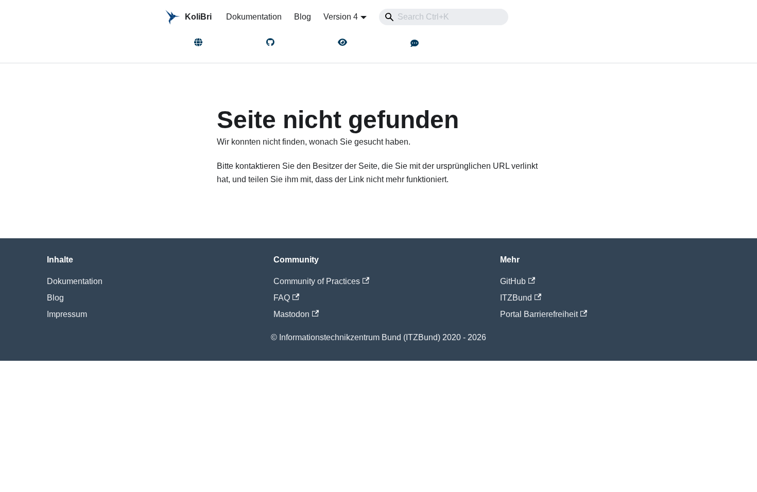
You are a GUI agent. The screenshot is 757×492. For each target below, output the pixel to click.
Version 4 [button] (340, 16)
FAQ (281, 297)
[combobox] (443, 17)
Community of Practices (316, 281)
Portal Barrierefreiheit (539, 314)
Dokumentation (254, 16)
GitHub (513, 281)
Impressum (67, 314)
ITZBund (516, 297)
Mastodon (291, 314)
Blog (302, 16)
